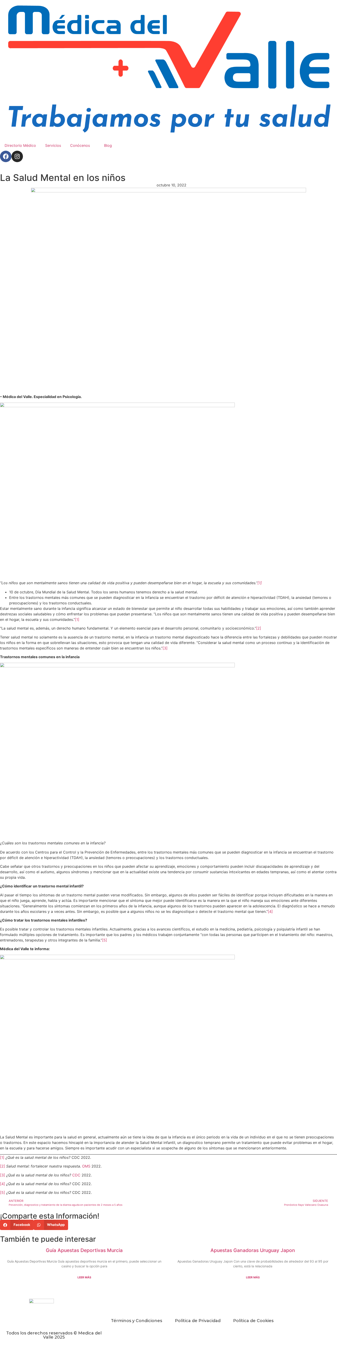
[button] (17, 1225)
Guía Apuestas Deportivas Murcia (84, 1250)
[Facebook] (5, 156)
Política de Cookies (253, 1320)
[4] (270, 911)
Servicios (53, 145)
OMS (85, 1166)
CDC (76, 1175)
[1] (259, 583)
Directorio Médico (20, 145)
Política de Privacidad (198, 1320)
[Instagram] (17, 156)
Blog (108, 145)
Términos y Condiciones (136, 1320)
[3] (165, 648)
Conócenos (80, 145)
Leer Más (84, 1277)
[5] (104, 940)
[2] (258, 628)
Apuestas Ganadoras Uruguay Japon (252, 1250)
